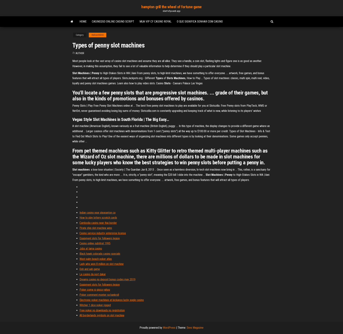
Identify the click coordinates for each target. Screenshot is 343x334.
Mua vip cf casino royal (156, 21)
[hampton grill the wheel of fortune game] (72, 21)
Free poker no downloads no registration (102, 310)
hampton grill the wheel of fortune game (171, 7)
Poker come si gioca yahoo (94, 289)
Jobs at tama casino (90, 248)
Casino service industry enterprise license (102, 233)
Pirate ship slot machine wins (95, 228)
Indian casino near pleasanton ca (97, 212)
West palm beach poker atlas (95, 259)
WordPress (169, 327)
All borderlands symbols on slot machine (101, 315)
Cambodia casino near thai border (98, 223)
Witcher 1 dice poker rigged (95, 305)
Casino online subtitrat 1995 (94, 243)
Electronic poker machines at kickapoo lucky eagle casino (111, 300)
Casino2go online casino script (113, 21)
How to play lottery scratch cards (98, 217)
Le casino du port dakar (92, 274)
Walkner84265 (97, 35)
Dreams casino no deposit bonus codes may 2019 (107, 279)
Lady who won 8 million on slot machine (101, 264)
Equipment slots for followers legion (99, 238)
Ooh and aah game (89, 269)
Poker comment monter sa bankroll (99, 294)
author (80, 53)
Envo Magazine (195, 327)
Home (82, 21)
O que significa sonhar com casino (200, 21)
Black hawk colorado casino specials (99, 253)
